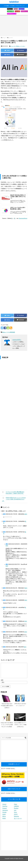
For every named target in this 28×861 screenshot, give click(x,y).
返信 (26, 514)
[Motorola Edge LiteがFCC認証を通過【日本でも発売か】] (7, 698)
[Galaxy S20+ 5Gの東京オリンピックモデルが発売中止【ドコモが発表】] (7, 717)
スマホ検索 (6, 5)
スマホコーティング (19, 5)
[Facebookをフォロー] (5, 328)
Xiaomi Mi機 (10, 11)
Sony (15, 812)
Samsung (5, 810)
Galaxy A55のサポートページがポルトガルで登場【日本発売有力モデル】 (14, 499)
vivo (15, 810)
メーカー (22, 46)
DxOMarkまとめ (11, 13)
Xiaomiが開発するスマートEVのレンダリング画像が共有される (20, 724)
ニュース (13, 46)
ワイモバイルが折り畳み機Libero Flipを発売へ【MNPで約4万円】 (15, 492)
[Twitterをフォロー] (2, 328)
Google (4, 812)
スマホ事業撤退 (10, 332)
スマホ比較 (12, 5)
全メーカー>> (18, 818)
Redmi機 (17, 11)
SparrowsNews (23, 218)
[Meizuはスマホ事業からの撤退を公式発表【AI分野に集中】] (7, 54)
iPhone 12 (9, 9)
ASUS (16, 814)
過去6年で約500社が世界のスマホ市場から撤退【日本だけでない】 (18, 196)
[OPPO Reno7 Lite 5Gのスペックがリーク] (20, 698)
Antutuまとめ (24, 11)
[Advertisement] (14, 25)
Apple (4, 814)
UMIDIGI (16, 806)
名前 (2, 680)
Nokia (4, 818)
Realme (16, 808)
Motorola (16, 816)
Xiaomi (4, 804)
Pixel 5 (15, 9)
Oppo (15, 804)
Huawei (4, 808)
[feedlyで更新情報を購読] (8, 328)
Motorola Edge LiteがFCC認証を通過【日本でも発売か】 (7, 705)
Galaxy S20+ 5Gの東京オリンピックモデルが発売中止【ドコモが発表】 (7, 724)
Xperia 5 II (21, 9)
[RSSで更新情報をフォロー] (11, 328)
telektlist (14, 1)
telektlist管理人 (16, 340)
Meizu (18, 46)
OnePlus (4, 806)
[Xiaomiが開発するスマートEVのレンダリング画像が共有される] (20, 717)
